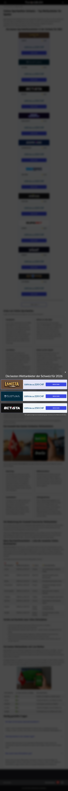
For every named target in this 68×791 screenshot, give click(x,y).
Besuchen (56, 384)
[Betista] (12, 408)
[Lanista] (12, 384)
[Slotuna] (12, 396)
